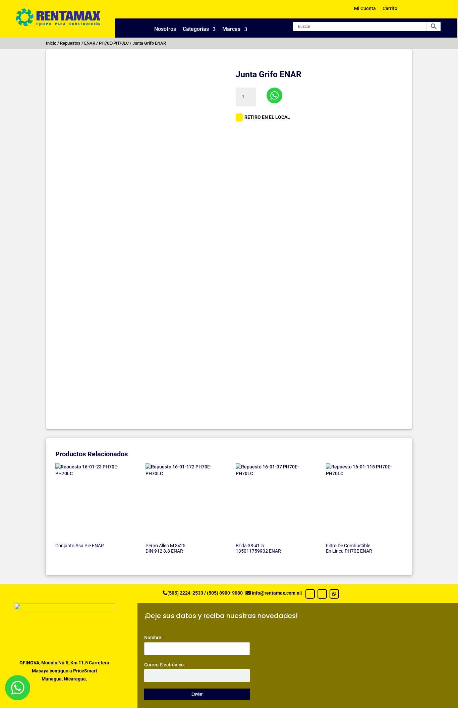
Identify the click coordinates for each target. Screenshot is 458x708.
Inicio (51, 43)
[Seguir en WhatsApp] (334, 594)
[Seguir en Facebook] (310, 594)
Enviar (197, 694)
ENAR (89, 43)
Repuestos (70, 43)
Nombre (154, 637)
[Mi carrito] (413, 10)
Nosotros (165, 29)
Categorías (196, 29)
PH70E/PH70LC (114, 43)
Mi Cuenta (365, 8)
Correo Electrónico (165, 664)
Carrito (390, 8)
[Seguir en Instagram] (322, 594)
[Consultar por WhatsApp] (274, 95)
